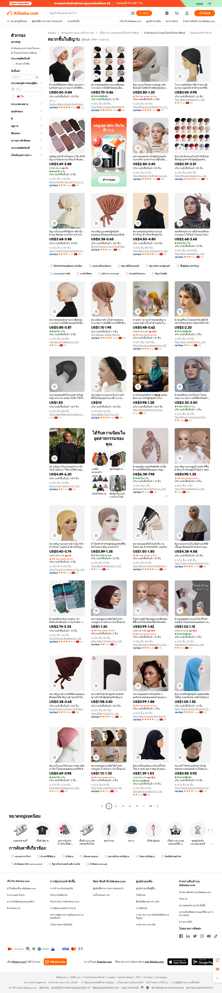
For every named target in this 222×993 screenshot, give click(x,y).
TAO (138, 977)
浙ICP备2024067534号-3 (199, 987)
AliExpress (61, 977)
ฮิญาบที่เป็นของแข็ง (130, 266)
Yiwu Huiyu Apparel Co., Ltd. (189, 253)
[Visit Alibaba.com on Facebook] (181, 936)
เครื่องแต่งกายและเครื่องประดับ (77, 32)
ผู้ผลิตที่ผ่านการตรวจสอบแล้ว (108, 888)
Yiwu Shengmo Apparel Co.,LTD (149, 345)
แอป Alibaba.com (154, 961)
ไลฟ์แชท (140, 895)
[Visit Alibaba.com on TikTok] (216, 936)
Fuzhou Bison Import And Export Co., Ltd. (67, 104)
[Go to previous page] (102, 806)
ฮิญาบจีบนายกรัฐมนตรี (159, 266)
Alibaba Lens (18, 961)
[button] (133, 13)
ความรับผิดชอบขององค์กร (21, 901)
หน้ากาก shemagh (110, 273)
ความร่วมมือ (185, 921)
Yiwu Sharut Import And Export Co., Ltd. (109, 106)
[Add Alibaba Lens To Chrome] (55, 961)
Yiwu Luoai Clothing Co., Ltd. (64, 486)
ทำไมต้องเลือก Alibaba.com (21, 888)
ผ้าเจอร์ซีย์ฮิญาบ (48, 856)
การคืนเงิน (141, 908)
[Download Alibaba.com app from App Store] (177, 961)
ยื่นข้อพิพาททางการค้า (148, 901)
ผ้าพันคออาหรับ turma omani (28, 864)
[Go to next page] (157, 806)
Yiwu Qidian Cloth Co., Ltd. (105, 414)
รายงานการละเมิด (146, 924)
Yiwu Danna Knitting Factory (148, 409)
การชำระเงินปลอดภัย (61, 888)
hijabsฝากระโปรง (23, 856)
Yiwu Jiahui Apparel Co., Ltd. (189, 488)
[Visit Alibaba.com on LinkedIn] (188, 936)
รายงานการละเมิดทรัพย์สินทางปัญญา (152, 916)
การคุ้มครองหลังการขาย (63, 908)
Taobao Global (125, 977)
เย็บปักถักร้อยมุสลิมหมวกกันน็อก (68, 266)
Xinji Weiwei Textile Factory (105, 334)
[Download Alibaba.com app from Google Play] (203, 961)
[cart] (177, 13)
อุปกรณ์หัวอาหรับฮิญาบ (118, 856)
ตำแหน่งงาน (13, 908)
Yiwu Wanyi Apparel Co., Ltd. (190, 99)
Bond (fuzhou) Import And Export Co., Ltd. (109, 246)
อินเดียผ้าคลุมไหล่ (173, 856)
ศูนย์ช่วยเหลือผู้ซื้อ (145, 888)
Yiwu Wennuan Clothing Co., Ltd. (150, 251)
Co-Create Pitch (16, 895)
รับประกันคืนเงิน (58, 895)
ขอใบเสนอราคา (101, 895)
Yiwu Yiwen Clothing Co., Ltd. (190, 342)
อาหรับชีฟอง (86, 273)
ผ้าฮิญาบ (70, 856)
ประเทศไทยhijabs (137, 273)
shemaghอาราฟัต (62, 273)
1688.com (75, 977)
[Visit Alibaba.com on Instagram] (202, 936)
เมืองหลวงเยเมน (91, 856)
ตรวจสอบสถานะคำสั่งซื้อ (192, 905)
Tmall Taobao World (94, 977)
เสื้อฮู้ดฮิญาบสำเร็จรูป (189, 266)
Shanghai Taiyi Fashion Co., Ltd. (149, 488)
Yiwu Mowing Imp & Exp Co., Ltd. (150, 106)
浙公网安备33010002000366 (167, 987)
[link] (217, 960)
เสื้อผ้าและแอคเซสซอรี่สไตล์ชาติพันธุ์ (119, 32)
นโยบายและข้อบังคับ (61, 924)
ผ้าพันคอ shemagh (98, 864)
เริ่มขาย (183, 898)
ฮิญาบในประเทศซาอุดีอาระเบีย (66, 864)
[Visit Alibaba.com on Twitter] (195, 936)
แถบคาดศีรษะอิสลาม (101, 266)
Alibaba (52, 32)
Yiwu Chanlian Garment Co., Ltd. (66, 182)
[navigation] (26, 420)
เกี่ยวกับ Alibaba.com (18, 881)
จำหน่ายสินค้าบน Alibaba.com (195, 892)
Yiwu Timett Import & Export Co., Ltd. (67, 251)
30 (150, 806)
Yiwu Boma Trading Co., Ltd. (64, 342)
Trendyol (148, 977)
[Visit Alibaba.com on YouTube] (209, 936)
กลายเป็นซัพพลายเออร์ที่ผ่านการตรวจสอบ (196, 913)
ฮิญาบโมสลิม (161, 273)
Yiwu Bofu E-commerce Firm (190, 417)
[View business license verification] (142, 988)
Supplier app (104, 961)
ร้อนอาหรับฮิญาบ (147, 856)
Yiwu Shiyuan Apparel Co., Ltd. (191, 175)
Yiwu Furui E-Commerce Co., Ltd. (66, 569)
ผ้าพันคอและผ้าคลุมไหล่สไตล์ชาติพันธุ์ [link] (164, 32)
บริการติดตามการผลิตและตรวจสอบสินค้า (67, 916)
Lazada (111, 977)
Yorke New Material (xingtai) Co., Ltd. (67, 414)
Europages (161, 977)
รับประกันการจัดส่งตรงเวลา (65, 901)
